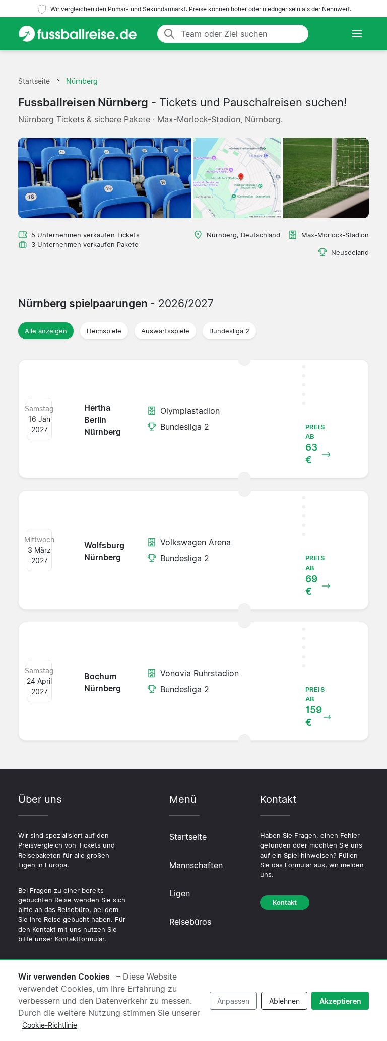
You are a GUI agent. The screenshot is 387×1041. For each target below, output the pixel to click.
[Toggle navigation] (357, 34)
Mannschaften (196, 865)
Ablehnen (284, 1001)
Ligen (179, 893)
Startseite (188, 837)
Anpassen (233, 1001)
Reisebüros (190, 922)
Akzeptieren (340, 1001)
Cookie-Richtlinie (49, 1025)
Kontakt (285, 902)
